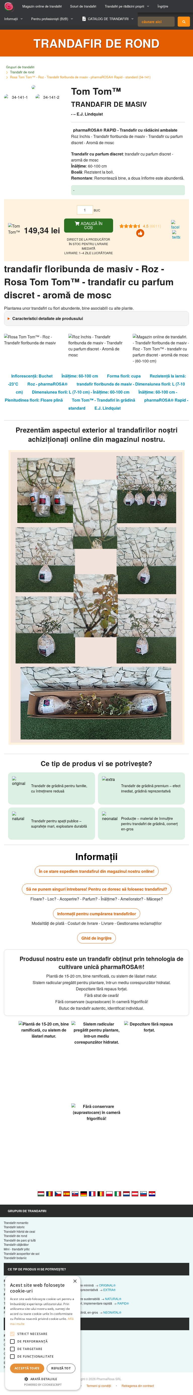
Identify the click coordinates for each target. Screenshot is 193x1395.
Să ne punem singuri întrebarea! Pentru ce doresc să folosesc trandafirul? (96, 889)
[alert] (42, 1333)
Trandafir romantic (16, 1222)
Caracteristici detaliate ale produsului (47, 318)
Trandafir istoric (14, 1227)
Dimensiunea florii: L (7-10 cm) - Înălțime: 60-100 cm (80, 392)
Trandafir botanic (15, 1258)
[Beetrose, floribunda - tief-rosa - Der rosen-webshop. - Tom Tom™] (83, 1194)
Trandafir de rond (22, 72)
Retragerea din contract (138, 1385)
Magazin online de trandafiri (42, 6)
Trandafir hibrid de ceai (19, 1231)
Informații (11, 18)
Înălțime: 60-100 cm (80, 376)
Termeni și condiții (98, 1385)
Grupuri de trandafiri (20, 67)
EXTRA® (109, 1289)
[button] (42, 1378)
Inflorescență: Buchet (32, 376)
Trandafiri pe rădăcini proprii (124, 6)
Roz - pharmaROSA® (47, 384)
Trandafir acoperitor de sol (21, 1253)
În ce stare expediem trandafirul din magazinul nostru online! (96, 871)
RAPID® (123, 1303)
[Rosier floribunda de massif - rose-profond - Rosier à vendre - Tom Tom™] (92, 1194)
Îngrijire (163, 6)
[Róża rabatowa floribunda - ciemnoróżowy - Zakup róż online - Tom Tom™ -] (109, 1194)
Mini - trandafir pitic (17, 1249)
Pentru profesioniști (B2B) (49, 18)
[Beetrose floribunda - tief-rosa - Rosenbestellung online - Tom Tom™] (135, 1194)
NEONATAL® (112, 1312)
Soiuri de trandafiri (83, 6)
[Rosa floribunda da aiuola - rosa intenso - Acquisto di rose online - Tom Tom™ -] (118, 1194)
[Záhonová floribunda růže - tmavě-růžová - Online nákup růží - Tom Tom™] (58, 1194)
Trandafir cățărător (16, 1244)
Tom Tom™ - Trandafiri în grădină (103, 400)
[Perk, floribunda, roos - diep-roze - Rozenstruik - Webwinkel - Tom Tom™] (126, 1194)
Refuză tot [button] (61, 1368)
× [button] (75, 1281)
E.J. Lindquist (107, 408)
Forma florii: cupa (124, 376)
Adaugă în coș (91, 225)
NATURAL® (113, 1299)
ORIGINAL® (107, 1285)
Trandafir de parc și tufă (20, 1240)
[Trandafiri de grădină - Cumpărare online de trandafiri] (184, 22)
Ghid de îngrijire (96, 938)
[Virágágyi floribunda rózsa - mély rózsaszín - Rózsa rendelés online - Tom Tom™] (41, 1194)
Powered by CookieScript (43, 1384)
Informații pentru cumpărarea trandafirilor (96, 914)
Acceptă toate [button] (27, 1368)
